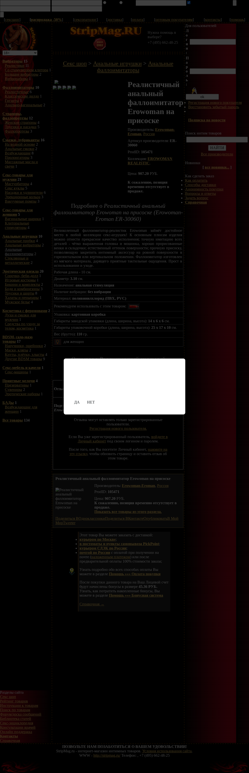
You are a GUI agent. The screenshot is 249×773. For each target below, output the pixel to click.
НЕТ (91, 402)
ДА (77, 402)
